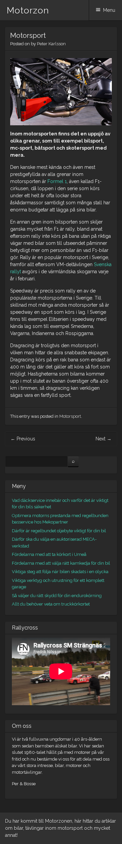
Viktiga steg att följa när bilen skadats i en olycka (60, 571)
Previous (23, 438)
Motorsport (70, 416)
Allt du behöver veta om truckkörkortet (51, 604)
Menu (109, 10)
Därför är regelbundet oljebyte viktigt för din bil (59, 530)
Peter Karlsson (51, 43)
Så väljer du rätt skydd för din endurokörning (57, 595)
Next (103, 438)
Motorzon (28, 10)
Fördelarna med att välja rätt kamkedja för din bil (61, 563)
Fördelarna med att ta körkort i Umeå (49, 554)
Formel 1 (57, 181)
